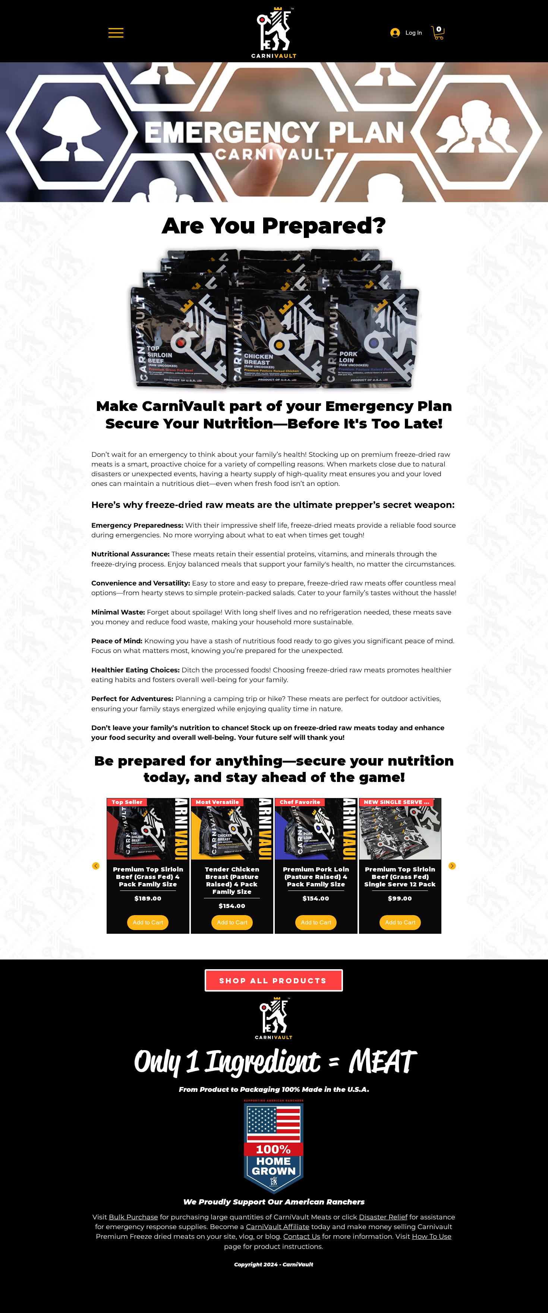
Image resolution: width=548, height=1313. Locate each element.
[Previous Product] (95, 865)
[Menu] (115, 32)
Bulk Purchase (133, 1217)
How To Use (431, 1236)
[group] (274, 866)
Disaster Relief (383, 1217)
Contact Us (301, 1236)
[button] (439, 33)
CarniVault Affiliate (277, 1227)
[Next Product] (452, 865)
